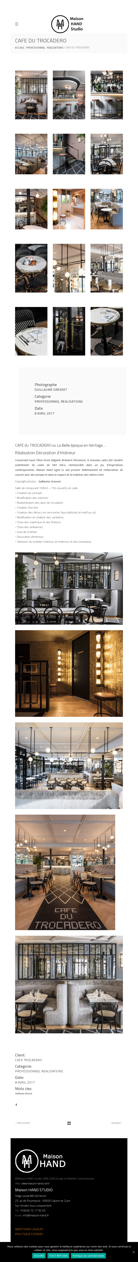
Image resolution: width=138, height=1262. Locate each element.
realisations (55, 48)
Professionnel (35, 48)
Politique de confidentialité (88, 1255)
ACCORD (39, 1255)
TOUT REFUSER (58, 1255)
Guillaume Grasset (51, 389)
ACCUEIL (19, 48)
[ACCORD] (133, 1252)
